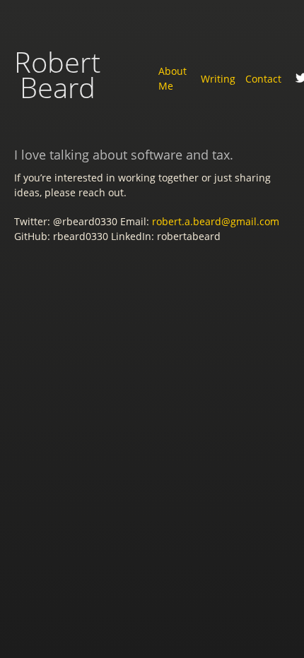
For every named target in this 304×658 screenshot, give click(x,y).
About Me (172, 78)
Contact (263, 78)
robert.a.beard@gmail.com (215, 221)
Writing (218, 78)
